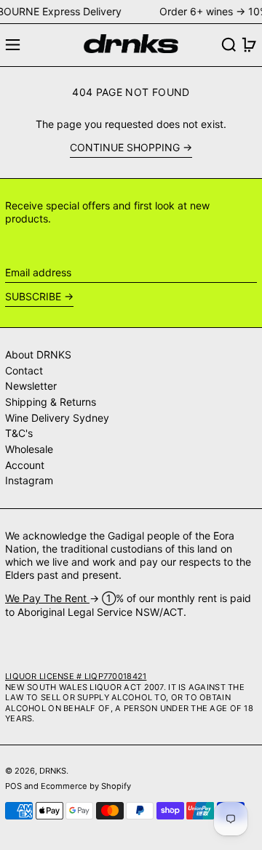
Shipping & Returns (50, 402)
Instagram (29, 480)
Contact (24, 370)
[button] (229, 45)
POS (13, 786)
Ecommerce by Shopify (86, 786)
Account (24, 465)
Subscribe (33, 296)
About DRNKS (38, 354)
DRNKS (52, 771)
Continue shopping (125, 147)
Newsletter (31, 386)
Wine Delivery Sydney (57, 418)
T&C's (19, 433)
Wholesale (29, 449)
